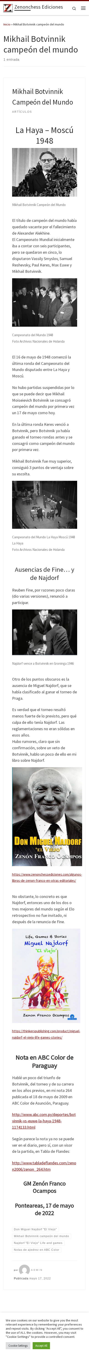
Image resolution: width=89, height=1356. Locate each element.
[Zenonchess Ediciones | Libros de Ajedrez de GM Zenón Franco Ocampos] (8, 7)
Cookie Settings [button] (18, 1346)
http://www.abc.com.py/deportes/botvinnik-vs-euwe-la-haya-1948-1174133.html (44, 1121)
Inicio (6, 24)
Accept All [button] (41, 1346)
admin (37, 1270)
